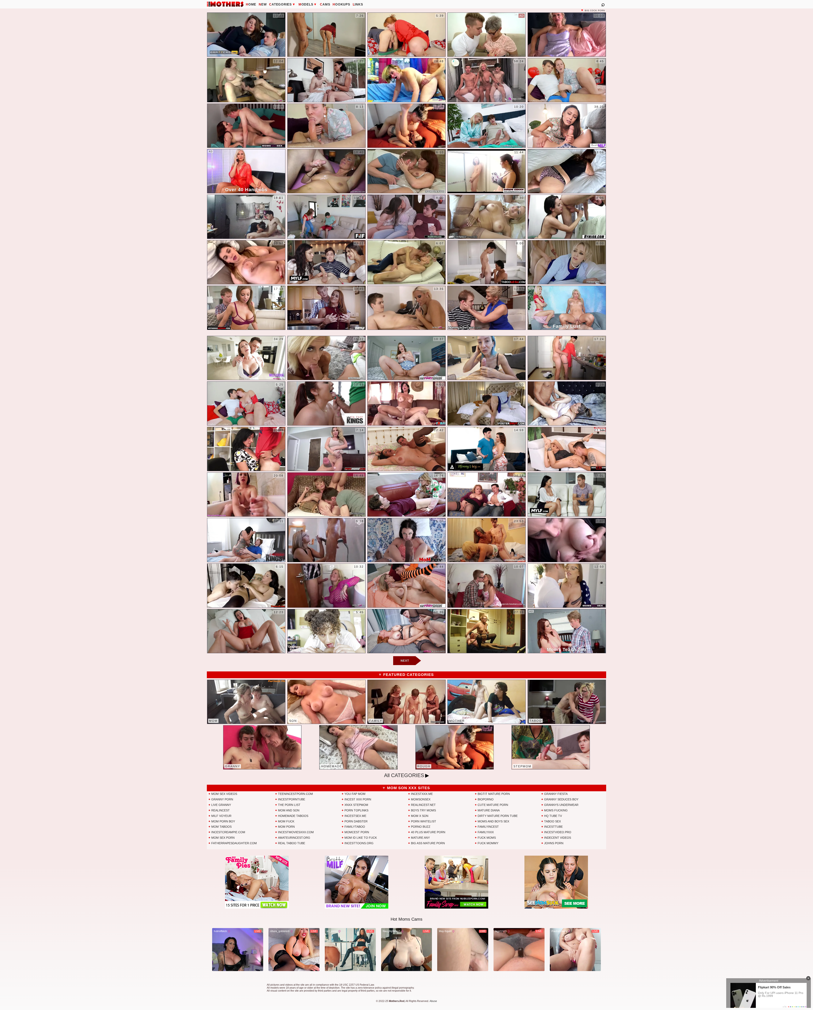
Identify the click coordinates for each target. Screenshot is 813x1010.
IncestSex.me (355, 816)
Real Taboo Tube (291, 843)
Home (251, 4)
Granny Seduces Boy (561, 799)
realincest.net (423, 805)
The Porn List (289, 805)
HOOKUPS (341, 4)
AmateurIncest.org (294, 837)
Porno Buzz (420, 826)
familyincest (488, 826)
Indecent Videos (557, 837)
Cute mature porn (493, 805)
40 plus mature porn (428, 832)
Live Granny (221, 805)
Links (358, 4)
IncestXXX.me (422, 794)
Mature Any (420, 837)
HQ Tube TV (553, 816)
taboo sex (552, 821)
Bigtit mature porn (494, 794)
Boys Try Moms (423, 810)
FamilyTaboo (354, 826)
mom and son (288, 810)
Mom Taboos (221, 826)
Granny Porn (222, 799)
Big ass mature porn (428, 843)
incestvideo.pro (557, 832)
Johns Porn (553, 843)
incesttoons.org (358, 843)
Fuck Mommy (488, 843)
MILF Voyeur (221, 816)
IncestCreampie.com (228, 832)
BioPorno (486, 799)
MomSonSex (420, 799)
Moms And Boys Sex (493, 821)
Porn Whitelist (423, 821)
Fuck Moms (487, 837)
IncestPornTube (291, 799)
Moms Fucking (556, 810)
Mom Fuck (286, 821)
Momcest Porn (356, 832)
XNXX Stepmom (356, 805)
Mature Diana (489, 810)
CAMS (325, 4)
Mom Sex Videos (224, 794)
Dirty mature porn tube (498, 816)
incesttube (553, 826)
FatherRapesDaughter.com (234, 843)
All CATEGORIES (404, 775)
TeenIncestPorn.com (295, 794)
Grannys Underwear (561, 805)
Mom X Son (419, 816)
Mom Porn (286, 826)
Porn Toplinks (356, 810)
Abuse (433, 1001)
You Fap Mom (354, 794)
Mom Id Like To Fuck (360, 837)
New (263, 4)
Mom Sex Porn (223, 837)
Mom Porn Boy (223, 821)
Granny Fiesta (556, 794)
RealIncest (220, 810)
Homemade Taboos (293, 816)
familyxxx (486, 832)
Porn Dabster (356, 821)
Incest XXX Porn (357, 799)
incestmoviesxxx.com (296, 832)
